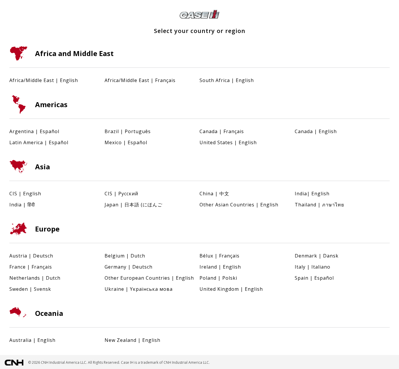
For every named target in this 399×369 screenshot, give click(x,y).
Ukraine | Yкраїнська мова (139, 289)
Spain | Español (314, 278)
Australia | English (32, 340)
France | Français (30, 267)
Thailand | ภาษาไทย (319, 204)
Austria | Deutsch (31, 256)
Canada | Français (222, 131)
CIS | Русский (121, 193)
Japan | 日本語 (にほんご (133, 204)
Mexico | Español (126, 142)
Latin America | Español (38, 142)
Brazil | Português (128, 131)
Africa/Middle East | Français (140, 80)
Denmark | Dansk (317, 256)
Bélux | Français (220, 256)
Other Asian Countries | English (239, 204)
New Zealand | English (132, 340)
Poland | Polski (218, 278)
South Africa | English (227, 80)
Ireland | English (220, 267)
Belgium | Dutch (125, 256)
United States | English (228, 142)
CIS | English (25, 193)
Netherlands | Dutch (34, 278)
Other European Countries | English (149, 278)
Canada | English (316, 131)
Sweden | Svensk (30, 289)
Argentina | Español (34, 131)
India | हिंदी (22, 204)
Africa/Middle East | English (43, 80)
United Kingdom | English (231, 289)
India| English (312, 193)
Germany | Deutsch (128, 267)
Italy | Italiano (312, 267)
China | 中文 (214, 193)
